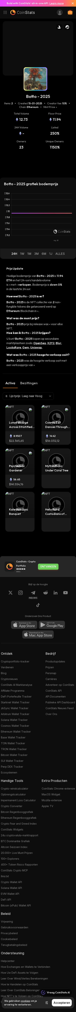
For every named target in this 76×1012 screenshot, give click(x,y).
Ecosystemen (9, 772)
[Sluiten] (71, 3)
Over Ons (51, 714)
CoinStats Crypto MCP (14, 870)
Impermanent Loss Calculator (18, 800)
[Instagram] (20, 594)
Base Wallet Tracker (13, 737)
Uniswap (36, 347)
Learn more (56, 3)
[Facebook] (38, 605)
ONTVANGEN (48, 566)
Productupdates (55, 661)
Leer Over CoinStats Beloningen (20, 990)
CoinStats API (54, 690)
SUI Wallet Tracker (12, 760)
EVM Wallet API (10, 893)
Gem (25, 347)
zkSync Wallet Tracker (14, 708)
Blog (3, 673)
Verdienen (7, 667)
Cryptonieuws (9, 679)
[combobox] (28, 396)
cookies (25, 1001)
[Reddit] (45, 594)
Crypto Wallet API (11, 882)
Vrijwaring (7, 921)
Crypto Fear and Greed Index (19, 823)
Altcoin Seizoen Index (14, 847)
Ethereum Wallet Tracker (16, 731)
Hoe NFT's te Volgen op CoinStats (22, 996)
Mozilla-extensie (52, 800)
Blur (58, 343)
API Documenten (56, 696)
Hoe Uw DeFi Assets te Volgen (19, 972)
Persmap (51, 673)
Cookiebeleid (9, 939)
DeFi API (6, 899)
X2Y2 (50, 343)
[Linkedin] (55, 594)
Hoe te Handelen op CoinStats (19, 984)
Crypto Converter (11, 806)
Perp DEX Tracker (12, 766)
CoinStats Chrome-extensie (58, 788)
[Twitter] (10, 594)
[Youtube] (65, 594)
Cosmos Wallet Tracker (15, 725)
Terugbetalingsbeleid (14, 944)
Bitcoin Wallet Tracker (14, 754)
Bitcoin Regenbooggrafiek (17, 811)
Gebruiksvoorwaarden (14, 927)
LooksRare (13, 347)
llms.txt (5, 876)
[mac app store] (38, 634)
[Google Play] (52, 625)
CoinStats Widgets (12, 829)
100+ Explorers (10, 858)
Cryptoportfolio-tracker (15, 661)
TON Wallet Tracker (13, 743)
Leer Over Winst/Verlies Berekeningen (24, 978)
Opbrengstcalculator (13, 794)
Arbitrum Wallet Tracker (15, 714)
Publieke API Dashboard (60, 702)
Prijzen (50, 667)
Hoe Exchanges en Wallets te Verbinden (25, 966)
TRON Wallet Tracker (14, 749)
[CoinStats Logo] (22, 12)
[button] (14, 253)
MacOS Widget (51, 794)
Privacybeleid (9, 933)
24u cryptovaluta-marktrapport (19, 835)
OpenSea (39, 343)
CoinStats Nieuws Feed (60, 708)
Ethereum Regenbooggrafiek (19, 817)
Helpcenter (8, 961)
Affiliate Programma (12, 690)
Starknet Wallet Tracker (15, 702)
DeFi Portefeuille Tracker (16, 696)
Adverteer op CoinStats (60, 684)
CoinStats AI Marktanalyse (16, 684)
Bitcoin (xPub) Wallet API (16, 905)
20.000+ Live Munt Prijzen (17, 852)
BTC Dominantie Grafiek (15, 841)
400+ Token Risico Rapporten (19, 864)
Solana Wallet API (11, 887)
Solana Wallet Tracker (14, 719)
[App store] (24, 625)
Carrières (51, 679)
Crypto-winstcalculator (14, 788)
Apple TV (47, 806)
